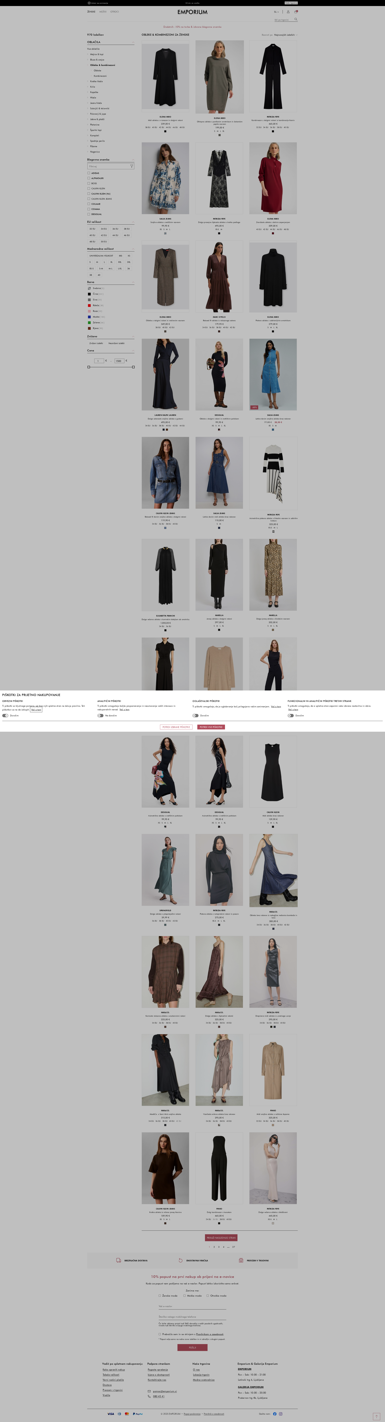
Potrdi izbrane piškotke (176, 727)
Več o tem (36, 709)
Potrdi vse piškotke (211, 727)
